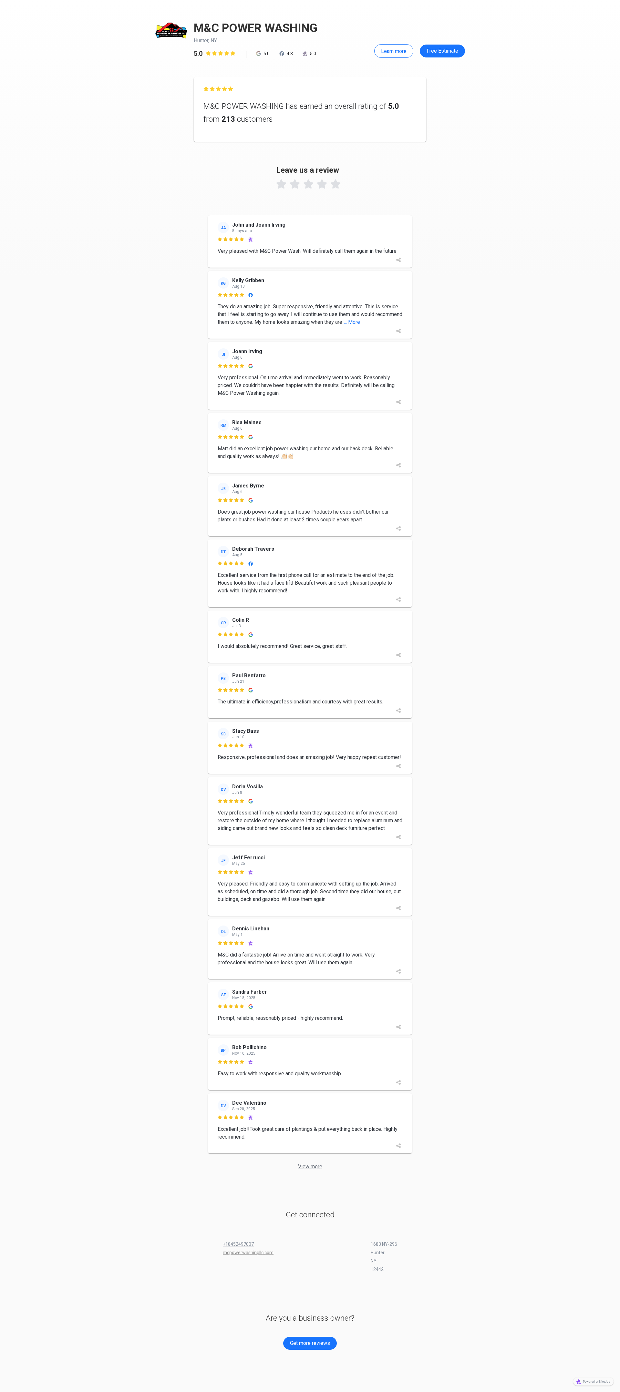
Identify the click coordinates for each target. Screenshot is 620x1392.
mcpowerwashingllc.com (248, 1252)
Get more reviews (310, 1343)
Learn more (394, 51)
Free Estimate (442, 51)
